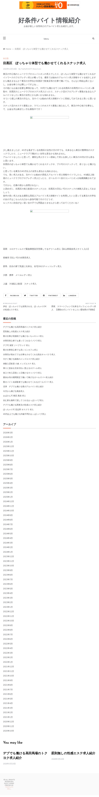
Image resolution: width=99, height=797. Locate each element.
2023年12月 (8, 556)
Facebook (14, 295)
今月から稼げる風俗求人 (13, 391)
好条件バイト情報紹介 (49, 21)
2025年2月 (8, 492)
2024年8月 (8, 519)
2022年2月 (8, 657)
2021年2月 (8, 712)
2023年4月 (8, 593)
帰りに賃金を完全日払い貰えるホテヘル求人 (22, 368)
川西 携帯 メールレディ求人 (17, 275)
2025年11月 (8, 451)
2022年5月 (8, 643)
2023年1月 (8, 607)
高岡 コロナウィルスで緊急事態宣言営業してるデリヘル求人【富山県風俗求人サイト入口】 (46, 249)
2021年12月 (8, 666)
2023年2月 (8, 602)
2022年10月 (8, 620)
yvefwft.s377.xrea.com (31, 69)
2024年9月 (8, 515)
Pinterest (53, 295)
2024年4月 (8, 538)
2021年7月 (8, 689)
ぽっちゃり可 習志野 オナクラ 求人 (18, 409)
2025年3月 (8, 487)
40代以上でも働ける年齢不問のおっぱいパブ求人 (24, 414)
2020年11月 (8, 726)
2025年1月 (8, 497)
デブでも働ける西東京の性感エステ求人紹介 (22, 405)
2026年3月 (8, 432)
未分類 (6, 58)
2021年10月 (8, 675)
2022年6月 (8, 639)
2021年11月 (8, 671)
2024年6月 (8, 529)
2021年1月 (8, 717)
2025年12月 (8, 446)
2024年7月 (8, 524)
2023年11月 (8, 561)
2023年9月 (8, 570)
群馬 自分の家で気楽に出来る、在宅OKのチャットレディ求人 (32, 266)
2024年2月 (8, 547)
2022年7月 (8, 634)
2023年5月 (8, 588)
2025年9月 (8, 460)
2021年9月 (8, 680)
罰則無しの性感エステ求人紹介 (16, 331)
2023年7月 (8, 579)
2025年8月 (8, 464)
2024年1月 (8, 552)
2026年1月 (8, 442)
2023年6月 (8, 584)
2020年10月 (8, 731)
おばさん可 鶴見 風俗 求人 (14, 395)
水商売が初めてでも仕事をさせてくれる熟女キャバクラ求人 (29, 354)
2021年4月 (8, 703)
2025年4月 (8, 483)
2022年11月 (8, 616)
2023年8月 (8, 575)
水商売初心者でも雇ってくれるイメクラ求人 (22, 340)
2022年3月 (8, 653)
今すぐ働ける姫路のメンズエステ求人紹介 (21, 359)
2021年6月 (8, 694)
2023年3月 (8, 598)
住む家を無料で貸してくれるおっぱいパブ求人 (23, 400)
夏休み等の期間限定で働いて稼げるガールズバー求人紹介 (28, 377)
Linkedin (72, 295)
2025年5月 (8, 478)
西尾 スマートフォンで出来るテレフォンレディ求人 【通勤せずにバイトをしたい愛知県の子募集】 (73, 308)
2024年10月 (8, 510)
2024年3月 (8, 542)
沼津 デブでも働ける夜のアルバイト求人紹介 (23, 386)
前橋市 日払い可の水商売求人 (16, 257)
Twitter (34, 295)
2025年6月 (8, 474)
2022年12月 (8, 611)
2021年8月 (8, 685)
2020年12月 (8, 721)
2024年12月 (8, 501)
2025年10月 (8, 455)
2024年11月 (8, 506)
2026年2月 (8, 437)
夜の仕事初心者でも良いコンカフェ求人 (20, 350)
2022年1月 (8, 662)
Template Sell (9, 788)
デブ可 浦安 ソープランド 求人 (16, 345)
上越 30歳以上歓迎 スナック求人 (20, 283)
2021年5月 (8, 698)
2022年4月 (8, 648)
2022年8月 (8, 630)
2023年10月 (8, 565)
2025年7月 (8, 469)
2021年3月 (8, 708)
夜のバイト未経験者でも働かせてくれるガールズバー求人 (28, 382)
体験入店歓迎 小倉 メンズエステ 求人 (19, 363)
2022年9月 (8, 625)
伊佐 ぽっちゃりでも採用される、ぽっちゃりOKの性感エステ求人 (24, 308)
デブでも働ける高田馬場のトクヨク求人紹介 (22, 327)
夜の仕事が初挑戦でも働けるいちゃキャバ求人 (23, 336)
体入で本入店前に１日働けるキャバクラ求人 (22, 373)
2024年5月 (8, 533)
